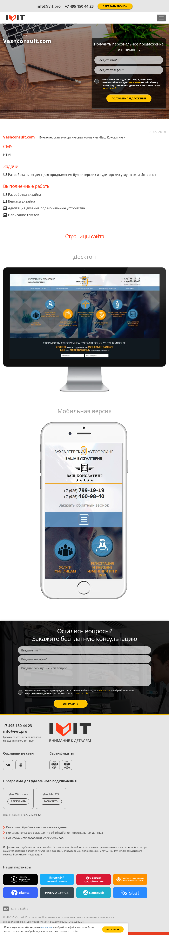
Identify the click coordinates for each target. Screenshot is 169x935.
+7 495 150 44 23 (79, 6)
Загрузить (18, 801)
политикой (109, 88)
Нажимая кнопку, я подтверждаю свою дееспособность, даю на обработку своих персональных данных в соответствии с (132, 84)
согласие (135, 82)
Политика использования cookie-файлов (34, 838)
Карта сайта (19, 908)
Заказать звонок (115, 6)
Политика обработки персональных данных (37, 827)
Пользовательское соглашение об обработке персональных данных (54, 833)
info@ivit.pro (48, 6)
